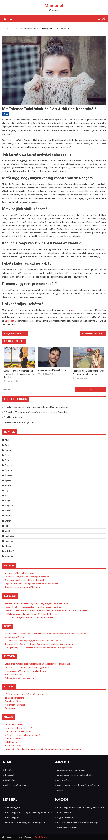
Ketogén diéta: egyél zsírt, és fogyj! (20, 678)
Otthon (8, 521)
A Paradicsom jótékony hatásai (71, 770)
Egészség (9, 465)
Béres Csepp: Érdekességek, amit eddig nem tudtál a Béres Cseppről (28, 815)
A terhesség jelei (64, 780)
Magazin (9, 506)
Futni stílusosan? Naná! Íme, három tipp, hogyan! (26, 671)
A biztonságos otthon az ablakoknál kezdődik (25, 580)
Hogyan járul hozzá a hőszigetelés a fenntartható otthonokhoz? (33, 584)
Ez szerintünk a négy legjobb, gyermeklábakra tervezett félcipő (33, 641)
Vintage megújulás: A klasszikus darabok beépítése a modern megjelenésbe (38, 648)
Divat (6, 114)
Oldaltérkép (10, 780)
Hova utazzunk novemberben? (18, 728)
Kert (7, 495)
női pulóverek (77, 310)
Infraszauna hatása (13, 674)
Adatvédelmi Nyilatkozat (16, 785)
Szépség (9, 541)
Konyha (8, 501)
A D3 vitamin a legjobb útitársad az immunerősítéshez (29, 617)
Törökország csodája (14, 746)
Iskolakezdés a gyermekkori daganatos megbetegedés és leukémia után (36, 407)
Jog (6, 490)
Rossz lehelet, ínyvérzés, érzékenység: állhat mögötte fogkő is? (33, 607)
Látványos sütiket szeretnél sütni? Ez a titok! (24, 694)
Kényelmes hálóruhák (14, 637)
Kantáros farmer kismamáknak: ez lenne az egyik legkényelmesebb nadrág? (19, 374)
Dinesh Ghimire (41, 837)
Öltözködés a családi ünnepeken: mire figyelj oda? (27, 667)
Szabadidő (9, 536)
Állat (7, 440)
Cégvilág (9, 450)
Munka (8, 511)
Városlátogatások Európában (18, 731)
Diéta (7, 455)
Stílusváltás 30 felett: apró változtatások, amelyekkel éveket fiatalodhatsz (37, 412)
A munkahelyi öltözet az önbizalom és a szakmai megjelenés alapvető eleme (39, 644)
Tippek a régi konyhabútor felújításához (22, 587)
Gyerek (8, 480)
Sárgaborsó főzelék (13, 701)
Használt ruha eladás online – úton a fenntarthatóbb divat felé (88, 372)
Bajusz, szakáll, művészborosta (52, 370)
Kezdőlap (9, 770)
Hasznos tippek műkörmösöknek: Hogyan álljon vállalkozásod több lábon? (78, 825)
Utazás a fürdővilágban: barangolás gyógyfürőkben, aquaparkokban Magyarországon (43, 749)
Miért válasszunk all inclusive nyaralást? (22, 735)
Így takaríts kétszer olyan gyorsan (19, 422)
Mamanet (54, 5)
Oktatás (8, 516)
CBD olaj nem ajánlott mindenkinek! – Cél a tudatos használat (32, 614)
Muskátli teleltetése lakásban (94, 333)
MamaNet (14, 381)
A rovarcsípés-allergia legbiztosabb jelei (74, 775)
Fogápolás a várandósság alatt (17, 333)
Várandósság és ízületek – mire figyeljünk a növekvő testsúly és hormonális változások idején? (46, 610)
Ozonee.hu (9, 321)
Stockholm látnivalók (13, 417)
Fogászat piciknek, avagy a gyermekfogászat (25, 822)
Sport (7, 531)
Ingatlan (8, 485)
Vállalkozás (10, 551)
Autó (7, 445)
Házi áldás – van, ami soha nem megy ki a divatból (27, 577)
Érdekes (8, 475)
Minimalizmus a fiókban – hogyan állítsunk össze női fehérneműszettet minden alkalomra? (45, 634)
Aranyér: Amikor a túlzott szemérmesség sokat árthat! (78, 787)
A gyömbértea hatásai (15, 705)
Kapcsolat (9, 775)
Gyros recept (10, 708)
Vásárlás (9, 556)
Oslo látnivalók (11, 742)
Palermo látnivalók (13, 738)
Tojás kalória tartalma (14, 698)
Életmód (8, 470)
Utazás (8, 546)
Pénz (7, 526)
